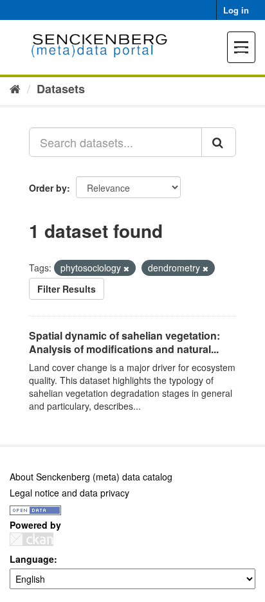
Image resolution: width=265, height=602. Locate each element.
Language (32, 558)
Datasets (61, 88)
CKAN (31, 539)
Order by (48, 187)
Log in (236, 10)
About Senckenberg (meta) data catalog (91, 476)
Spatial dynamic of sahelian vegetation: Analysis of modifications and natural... (124, 342)
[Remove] (126, 268)
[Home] (15, 88)
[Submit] (218, 142)
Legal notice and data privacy (69, 492)
